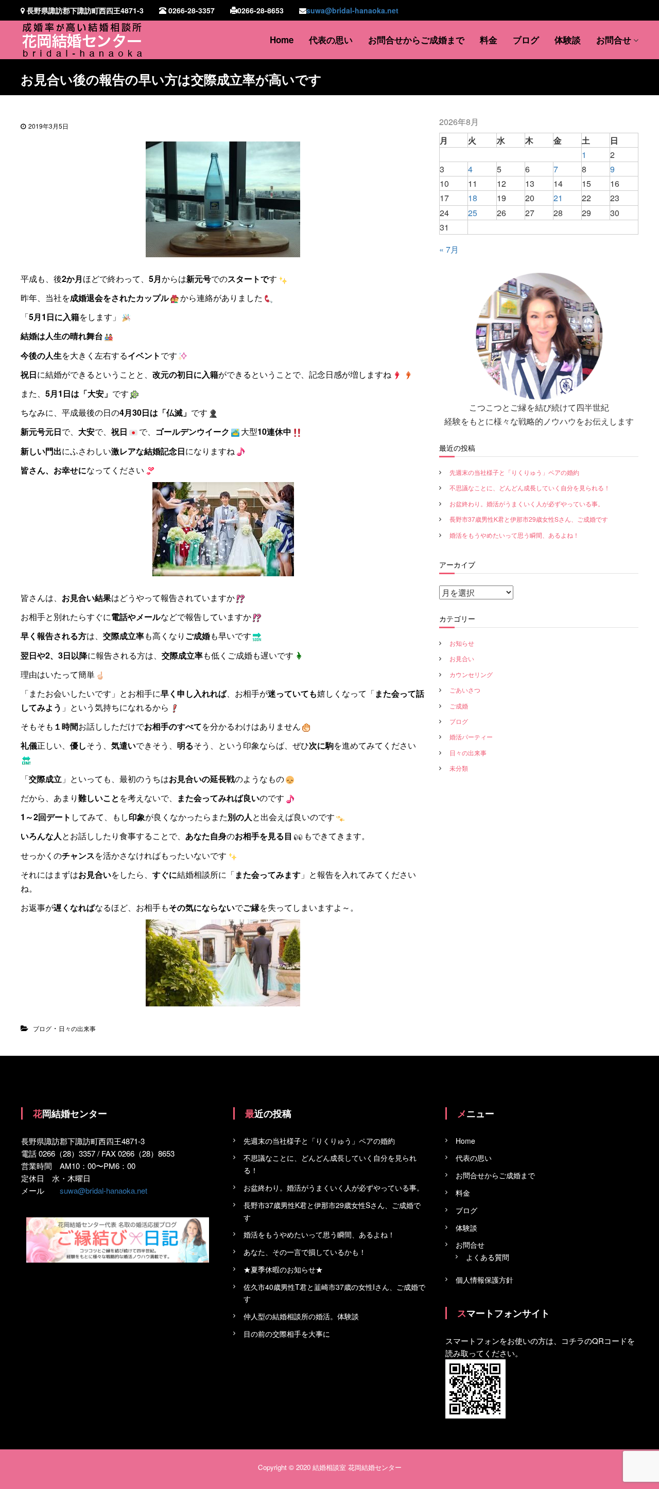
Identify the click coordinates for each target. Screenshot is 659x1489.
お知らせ (461, 643)
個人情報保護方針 (484, 1279)
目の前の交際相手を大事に (287, 1333)
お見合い (461, 658)
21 (558, 198)
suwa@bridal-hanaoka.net (352, 10)
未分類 (458, 768)
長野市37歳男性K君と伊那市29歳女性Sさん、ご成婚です (528, 519)
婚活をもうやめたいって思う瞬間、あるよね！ (514, 534)
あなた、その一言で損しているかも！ (305, 1252)
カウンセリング (471, 674)
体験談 (567, 39)
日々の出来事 (77, 1028)
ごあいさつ (464, 689)
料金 (488, 39)
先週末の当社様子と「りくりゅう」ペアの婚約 (514, 472)
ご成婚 (458, 705)
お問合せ (613, 39)
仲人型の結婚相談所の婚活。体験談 (301, 1316)
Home (281, 39)
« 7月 (449, 249)
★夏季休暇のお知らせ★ (283, 1269)
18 (472, 198)
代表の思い (331, 39)
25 (472, 213)
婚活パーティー (471, 736)
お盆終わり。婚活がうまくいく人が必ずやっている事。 (526, 503)
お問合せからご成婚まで (416, 39)
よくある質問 (487, 1257)
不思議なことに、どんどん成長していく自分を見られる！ (529, 487)
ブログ (526, 39)
